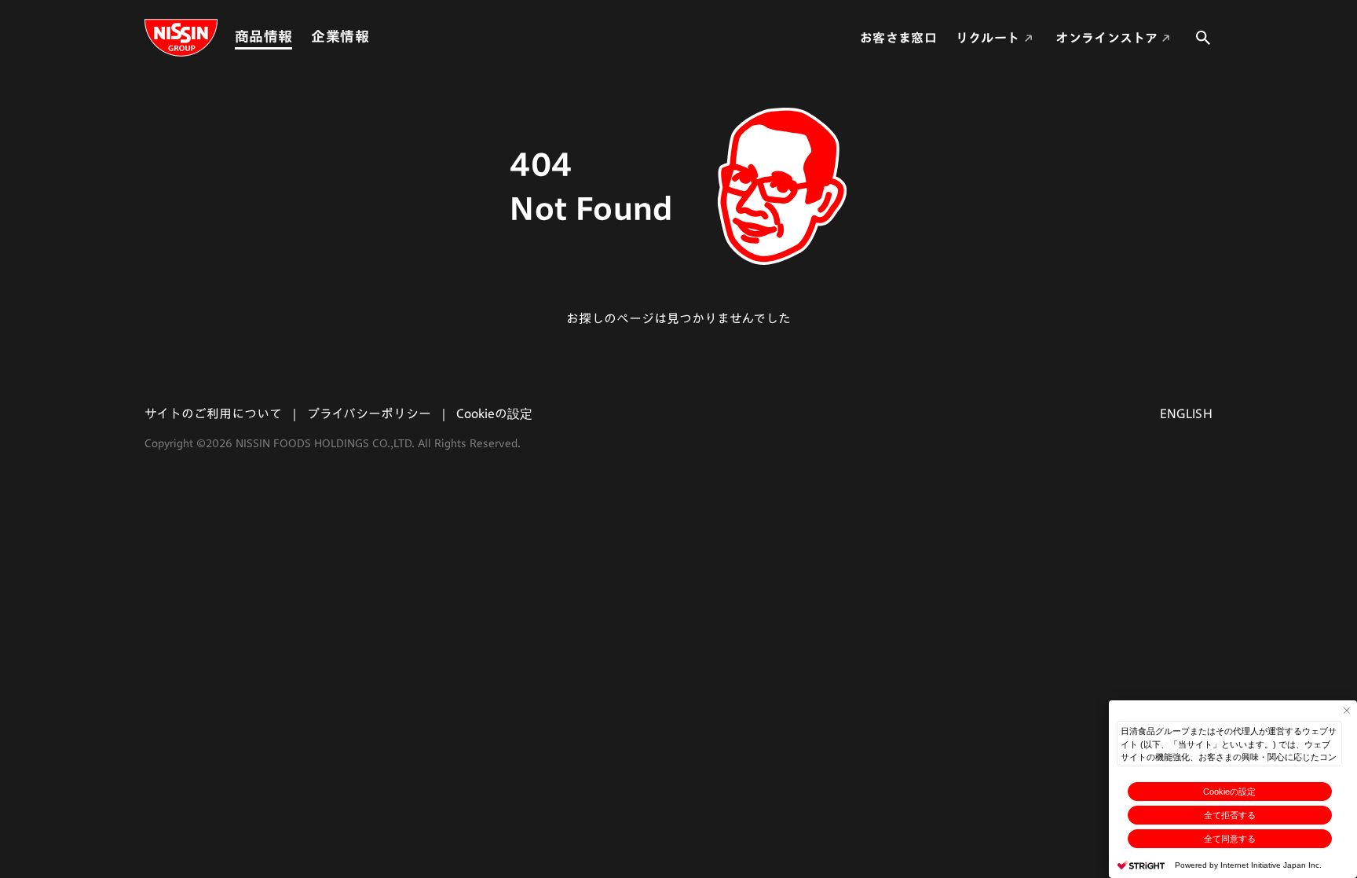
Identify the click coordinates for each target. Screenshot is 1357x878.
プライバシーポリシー (369, 413)
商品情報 (263, 36)
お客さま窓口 (898, 37)
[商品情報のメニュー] (297, 36)
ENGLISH (1186, 413)
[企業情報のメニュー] (374, 36)
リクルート (988, 37)
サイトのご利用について (213, 413)
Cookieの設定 (1229, 791)
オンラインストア (1106, 37)
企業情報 (339, 36)
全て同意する (1230, 838)
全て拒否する (1230, 815)
